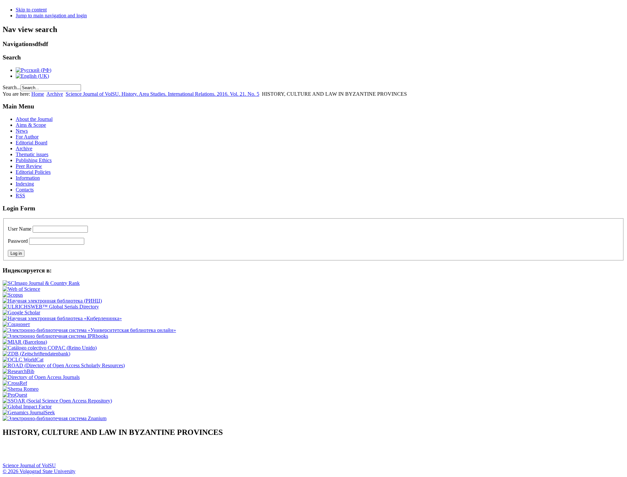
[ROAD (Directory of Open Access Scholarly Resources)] (64, 365)
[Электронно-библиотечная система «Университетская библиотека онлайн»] (89, 330)
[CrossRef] (15, 383)
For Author (27, 137)
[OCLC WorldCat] (23, 359)
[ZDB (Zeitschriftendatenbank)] (36, 353)
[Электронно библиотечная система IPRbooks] (55, 336)
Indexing (25, 184)
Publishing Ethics (34, 160)
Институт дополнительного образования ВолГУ (207, 453)
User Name (19, 229)
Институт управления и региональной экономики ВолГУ (125, 453)
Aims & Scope (31, 125)
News (22, 131)
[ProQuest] (15, 395)
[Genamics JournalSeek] (29, 412)
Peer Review (29, 166)
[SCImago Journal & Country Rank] (41, 283)
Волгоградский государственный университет (11, 453)
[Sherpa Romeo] (21, 389)
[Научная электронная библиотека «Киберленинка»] (62, 318)
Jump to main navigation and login (51, 15)
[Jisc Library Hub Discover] (50, 348)
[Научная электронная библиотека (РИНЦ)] (52, 301)
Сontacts (25, 189)
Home (37, 94)
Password (18, 241)
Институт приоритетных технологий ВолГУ (92, 453)
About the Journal (34, 119)
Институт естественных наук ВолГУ (109, 453)
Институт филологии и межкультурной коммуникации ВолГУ (158, 453)
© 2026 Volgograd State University (39, 471)
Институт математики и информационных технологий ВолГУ (60, 453)
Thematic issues (32, 154)
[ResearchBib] (18, 371)
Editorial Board (31, 142)
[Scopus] (13, 295)
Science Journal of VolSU (29, 465)
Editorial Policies (33, 172)
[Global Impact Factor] (27, 406)
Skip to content (31, 9)
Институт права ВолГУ (174, 453)
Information (28, 178)
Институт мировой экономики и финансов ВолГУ (141, 453)
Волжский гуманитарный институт (27, 453)
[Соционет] (16, 324)
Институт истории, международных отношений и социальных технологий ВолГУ (190, 453)
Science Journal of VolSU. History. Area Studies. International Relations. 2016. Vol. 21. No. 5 (162, 94)
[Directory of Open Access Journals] (41, 377)
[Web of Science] (21, 289)
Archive (54, 94)
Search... (12, 87)
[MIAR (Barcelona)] (25, 342)
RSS (20, 195)
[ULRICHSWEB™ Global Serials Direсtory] (51, 306)
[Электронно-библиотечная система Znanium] (54, 418)
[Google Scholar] (21, 312)
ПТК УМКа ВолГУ (43, 453)
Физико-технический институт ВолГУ (76, 453)
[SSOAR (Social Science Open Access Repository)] (57, 400)
